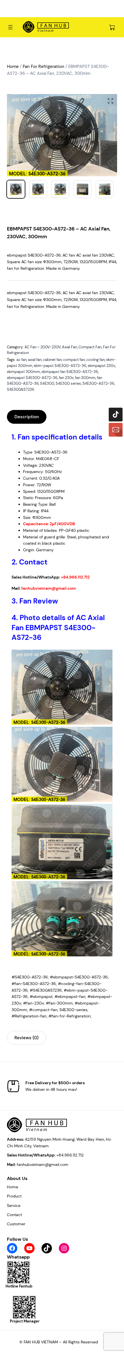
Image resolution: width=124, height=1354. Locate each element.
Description (26, 417)
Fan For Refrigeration (43, 66)
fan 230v (66, 377)
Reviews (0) (26, 1038)
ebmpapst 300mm (23, 371)
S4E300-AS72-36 (98, 383)
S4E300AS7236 (20, 389)
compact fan (74, 359)
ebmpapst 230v (101, 365)
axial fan (35, 359)
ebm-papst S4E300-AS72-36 (60, 365)
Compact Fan (90, 347)
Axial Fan (69, 347)
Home (13, 66)
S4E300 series (68, 383)
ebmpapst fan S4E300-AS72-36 (70, 371)
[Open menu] (10, 27)
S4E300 (47, 383)
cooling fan (95, 359)
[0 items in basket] (112, 27)
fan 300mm (85, 377)
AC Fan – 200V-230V (43, 347)
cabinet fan (52, 359)
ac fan (21, 359)
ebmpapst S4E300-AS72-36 (32, 377)
